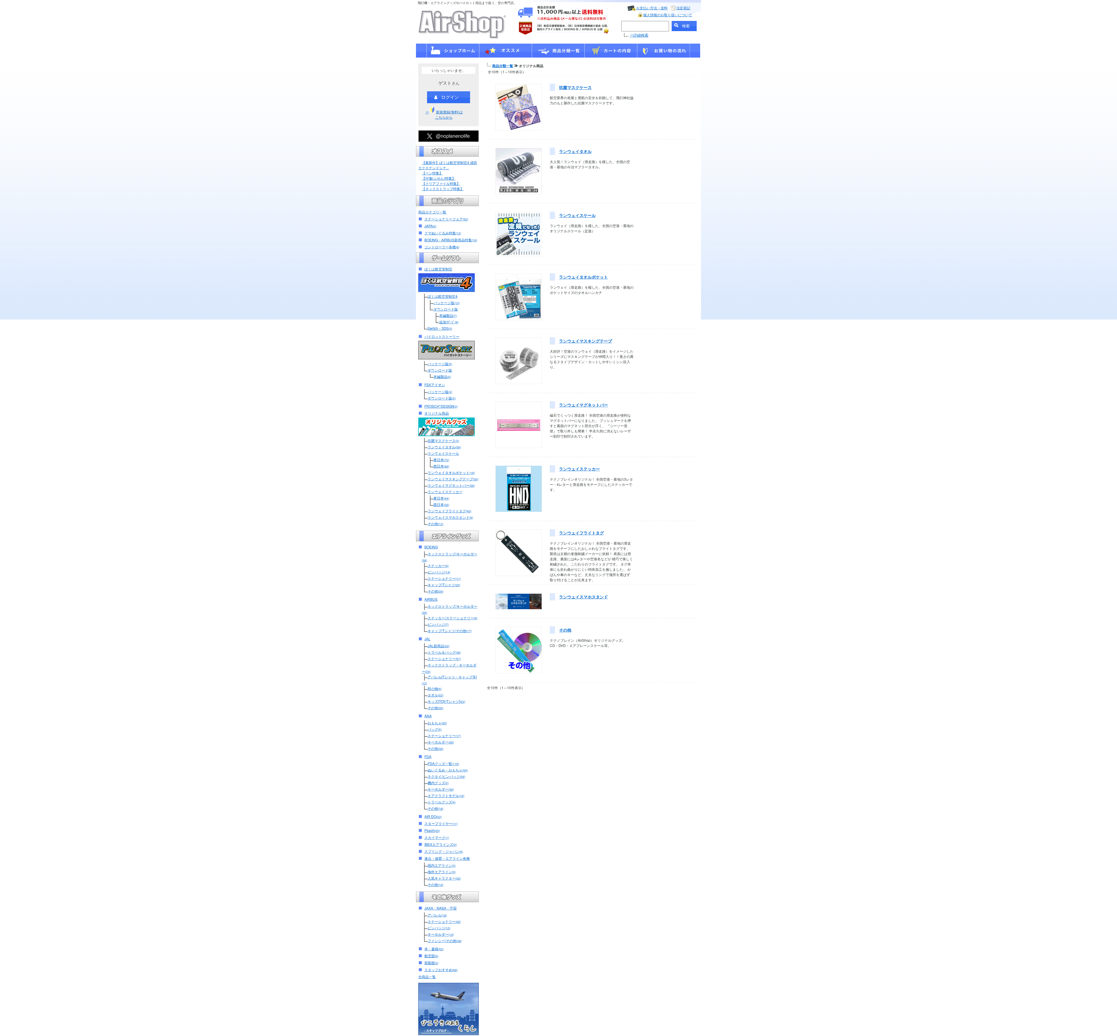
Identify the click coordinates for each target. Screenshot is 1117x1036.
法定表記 (683, 7)
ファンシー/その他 (445, 940)
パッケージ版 (446, 302)
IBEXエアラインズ (440, 844)
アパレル (437, 914)
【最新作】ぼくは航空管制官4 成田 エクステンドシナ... (447, 165)
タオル (435, 694)
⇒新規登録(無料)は (444, 114)
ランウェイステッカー (445, 491)
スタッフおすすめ (441, 969)
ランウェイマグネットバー (451, 485)
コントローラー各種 (441, 246)
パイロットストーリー (441, 336)
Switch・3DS (440, 328)
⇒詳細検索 (638, 35)
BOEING (431, 546)
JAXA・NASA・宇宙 (440, 907)
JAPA (430, 225)
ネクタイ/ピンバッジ (446, 776)
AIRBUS (430, 599)
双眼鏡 (431, 962)
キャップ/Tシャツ (444, 584)
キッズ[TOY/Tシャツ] (446, 701)
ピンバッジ (439, 571)
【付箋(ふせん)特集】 (439, 178)
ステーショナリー (444, 578)
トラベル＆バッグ (444, 652)
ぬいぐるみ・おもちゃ (448, 769)
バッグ (435, 729)
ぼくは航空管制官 (438, 268)
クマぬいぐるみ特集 (442, 232)
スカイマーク (436, 837)
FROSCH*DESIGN (441, 406)
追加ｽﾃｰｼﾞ (448, 321)
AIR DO (433, 816)
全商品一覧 (427, 976)
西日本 (441, 465)
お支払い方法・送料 (652, 7)
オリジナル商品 (436, 413)
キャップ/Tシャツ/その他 (450, 630)
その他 (435, 523)
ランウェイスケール (443, 453)
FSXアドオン (434, 384)
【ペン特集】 (432, 172)
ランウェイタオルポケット (451, 472)
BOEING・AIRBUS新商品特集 (450, 239)
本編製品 (448, 315)
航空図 (431, 955)
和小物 (435, 688)
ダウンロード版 (445, 308)
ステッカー (438, 565)
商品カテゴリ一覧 (432, 211)
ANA (428, 715)
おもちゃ (437, 722)
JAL (427, 638)
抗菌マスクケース (443, 440)
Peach (432, 830)
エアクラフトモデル (446, 795)
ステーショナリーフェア (446, 218)
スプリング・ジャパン (443, 851)
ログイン (450, 97)
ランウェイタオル (444, 446)
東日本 (441, 459)
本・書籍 (434, 948)
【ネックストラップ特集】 (443, 188)
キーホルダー (441, 741)
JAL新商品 (438, 645)
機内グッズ (438, 782)
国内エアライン (442, 865)
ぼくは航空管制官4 (443, 296)
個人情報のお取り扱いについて (667, 14)
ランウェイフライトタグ (449, 510)
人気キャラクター (444, 877)
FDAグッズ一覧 (443, 763)
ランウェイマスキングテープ (453, 478)
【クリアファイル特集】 (441, 183)
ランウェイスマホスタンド (450, 517)
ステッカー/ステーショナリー (452, 617)
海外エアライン (442, 871)
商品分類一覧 (502, 65)
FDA (427, 756)
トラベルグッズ (442, 801)
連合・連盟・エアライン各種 (447, 858)
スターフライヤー (441, 823)
